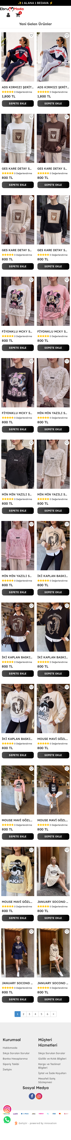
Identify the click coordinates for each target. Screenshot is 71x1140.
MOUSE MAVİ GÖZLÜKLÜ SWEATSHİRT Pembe (18, 820)
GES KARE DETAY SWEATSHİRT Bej (18, 250)
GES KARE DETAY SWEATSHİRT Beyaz (18, 168)
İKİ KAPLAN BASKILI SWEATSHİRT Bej (53, 576)
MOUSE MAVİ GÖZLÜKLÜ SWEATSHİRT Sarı (18, 902)
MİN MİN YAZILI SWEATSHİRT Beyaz (53, 413)
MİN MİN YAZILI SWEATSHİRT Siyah (18, 494)
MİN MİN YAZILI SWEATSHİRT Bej (53, 494)
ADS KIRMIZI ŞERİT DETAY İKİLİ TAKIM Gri (53, 87)
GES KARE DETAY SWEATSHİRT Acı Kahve (53, 168)
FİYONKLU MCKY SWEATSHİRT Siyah (18, 413)
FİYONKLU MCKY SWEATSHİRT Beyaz (18, 331)
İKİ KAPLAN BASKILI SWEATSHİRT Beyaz (18, 739)
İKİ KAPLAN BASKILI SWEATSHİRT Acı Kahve (18, 657)
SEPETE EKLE (17, 103)
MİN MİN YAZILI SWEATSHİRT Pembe (18, 576)
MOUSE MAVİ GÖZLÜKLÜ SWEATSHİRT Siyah (53, 820)
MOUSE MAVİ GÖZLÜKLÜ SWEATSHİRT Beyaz (53, 739)
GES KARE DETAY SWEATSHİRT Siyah (53, 250)
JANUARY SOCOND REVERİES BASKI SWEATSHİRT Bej (53, 983)
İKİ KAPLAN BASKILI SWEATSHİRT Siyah (53, 657)
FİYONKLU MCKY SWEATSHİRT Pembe (53, 331)
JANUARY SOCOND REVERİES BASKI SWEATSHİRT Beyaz (53, 902)
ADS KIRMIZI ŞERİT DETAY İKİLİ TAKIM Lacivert (18, 87)
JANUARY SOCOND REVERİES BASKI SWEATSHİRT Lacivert (18, 983)
